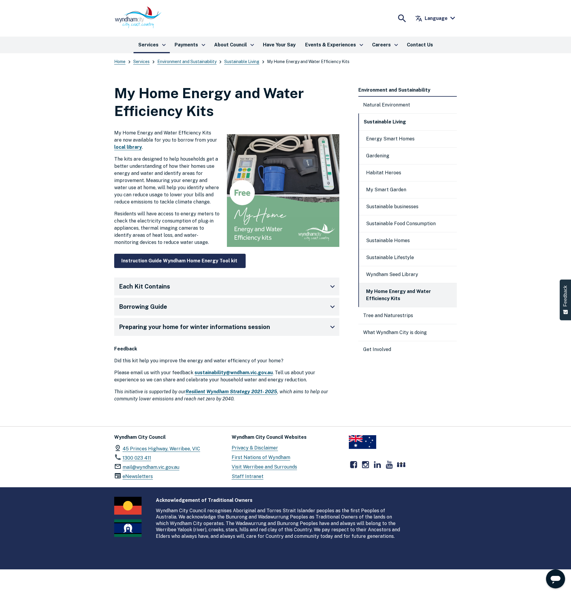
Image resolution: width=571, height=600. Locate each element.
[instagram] (365, 464)
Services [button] (152, 44)
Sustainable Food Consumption (401, 223)
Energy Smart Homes (390, 139)
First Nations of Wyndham (261, 457)
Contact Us (420, 45)
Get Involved (377, 349)
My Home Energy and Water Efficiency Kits (398, 295)
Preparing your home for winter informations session (194, 326)
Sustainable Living (241, 61)
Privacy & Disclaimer (255, 448)
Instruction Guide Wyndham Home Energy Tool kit (180, 261)
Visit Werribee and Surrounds (264, 467)
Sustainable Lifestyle (390, 257)
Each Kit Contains (144, 286)
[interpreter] (401, 464)
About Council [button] (235, 44)
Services (141, 61)
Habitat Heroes (383, 173)
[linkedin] (377, 464)
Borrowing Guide (143, 306)
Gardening (377, 156)
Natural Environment (386, 105)
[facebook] (353, 464)
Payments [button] (191, 44)
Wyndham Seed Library (392, 274)
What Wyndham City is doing (395, 332)
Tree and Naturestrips (388, 315)
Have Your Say (279, 45)
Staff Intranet (247, 476)
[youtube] (389, 464)
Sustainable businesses (392, 206)
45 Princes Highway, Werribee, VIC (161, 449)
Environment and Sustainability (187, 61)
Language (431, 18)
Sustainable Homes (388, 240)
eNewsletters (138, 476)
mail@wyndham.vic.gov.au (151, 467)
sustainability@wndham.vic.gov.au (233, 372)
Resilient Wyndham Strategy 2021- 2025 (231, 391)
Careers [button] (386, 44)
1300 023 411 (137, 458)
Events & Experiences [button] (335, 44)
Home (120, 61)
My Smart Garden (386, 189)
